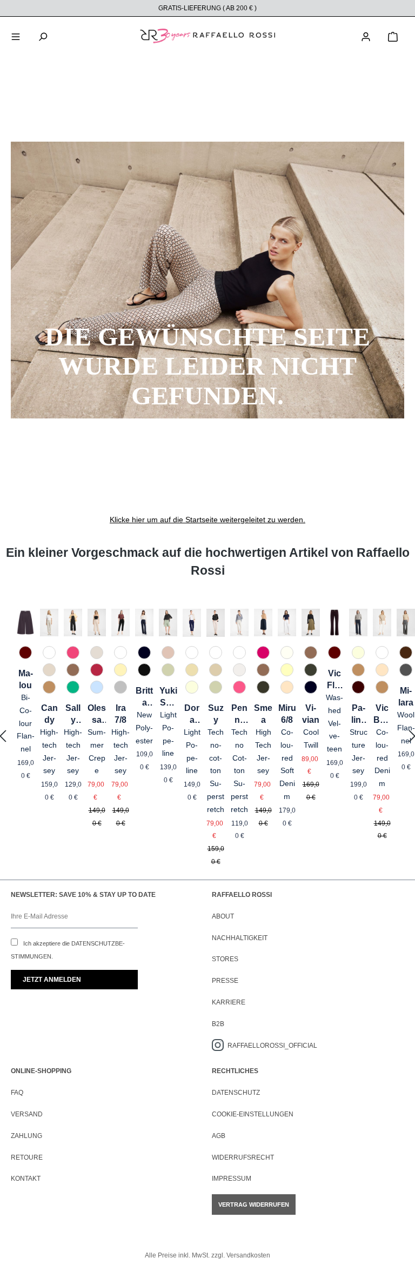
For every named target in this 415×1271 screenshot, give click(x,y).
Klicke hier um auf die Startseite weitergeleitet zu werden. (207, 519)
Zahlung (26, 1136)
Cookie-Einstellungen (252, 1114)
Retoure (27, 1157)
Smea (263, 713)
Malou (25, 679)
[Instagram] (219, 1046)
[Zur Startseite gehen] (207, 36)
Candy (49, 713)
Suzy (216, 713)
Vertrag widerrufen (253, 1204)
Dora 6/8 (191, 714)
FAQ (17, 1092)
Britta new (144, 697)
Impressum (231, 1178)
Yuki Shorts (168, 697)
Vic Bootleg (382, 714)
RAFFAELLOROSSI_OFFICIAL (272, 1045)
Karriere (228, 1002)
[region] (207, 736)
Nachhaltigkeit (239, 938)
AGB (218, 1136)
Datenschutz (236, 1092)
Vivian (310, 713)
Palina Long (358, 714)
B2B (218, 1024)
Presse (225, 980)
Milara (405, 696)
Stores (225, 959)
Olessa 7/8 (97, 714)
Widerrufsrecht (243, 1157)
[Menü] (15, 35)
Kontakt (26, 1178)
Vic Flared (334, 680)
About (223, 916)
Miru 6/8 (287, 713)
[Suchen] (42, 35)
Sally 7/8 (73, 714)
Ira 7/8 (120, 713)
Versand (27, 1114)
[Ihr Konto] (365, 35)
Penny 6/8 (239, 714)
